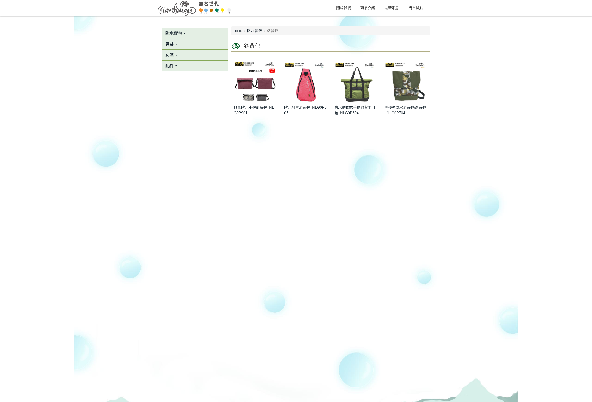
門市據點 (415, 8)
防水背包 (174, 33)
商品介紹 (367, 8)
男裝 (170, 44)
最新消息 (391, 8)
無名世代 (194, 8)
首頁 (238, 31)
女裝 (170, 55)
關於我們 (343, 8)
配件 (170, 65)
